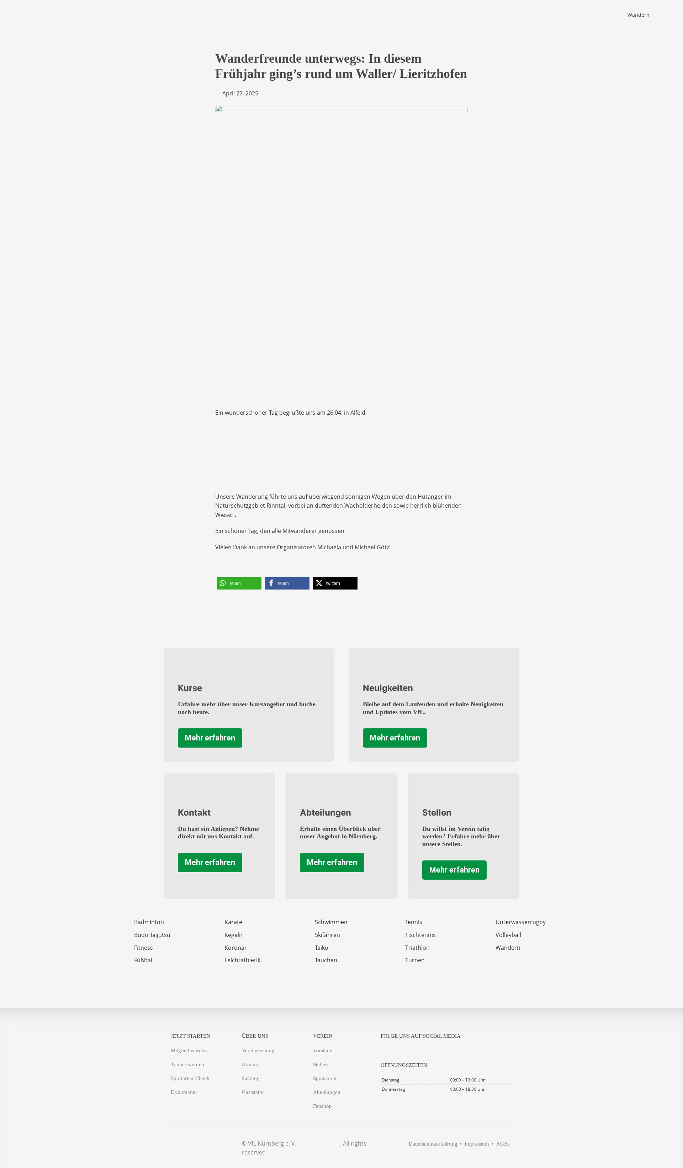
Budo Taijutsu (152, 935)
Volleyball (508, 935)
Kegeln (233, 935)
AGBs (503, 1144)
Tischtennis (420, 935)
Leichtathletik (242, 960)
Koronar (235, 948)
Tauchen (326, 960)
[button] (239, 583)
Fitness (143, 948)
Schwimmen (331, 922)
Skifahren (327, 935)
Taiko (321, 948)
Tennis (413, 922)
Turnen (415, 960)
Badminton (149, 922)
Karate (233, 922)
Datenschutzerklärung (433, 1144)
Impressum (477, 1144)
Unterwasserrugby (521, 922)
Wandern (639, 14)
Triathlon (417, 948)
